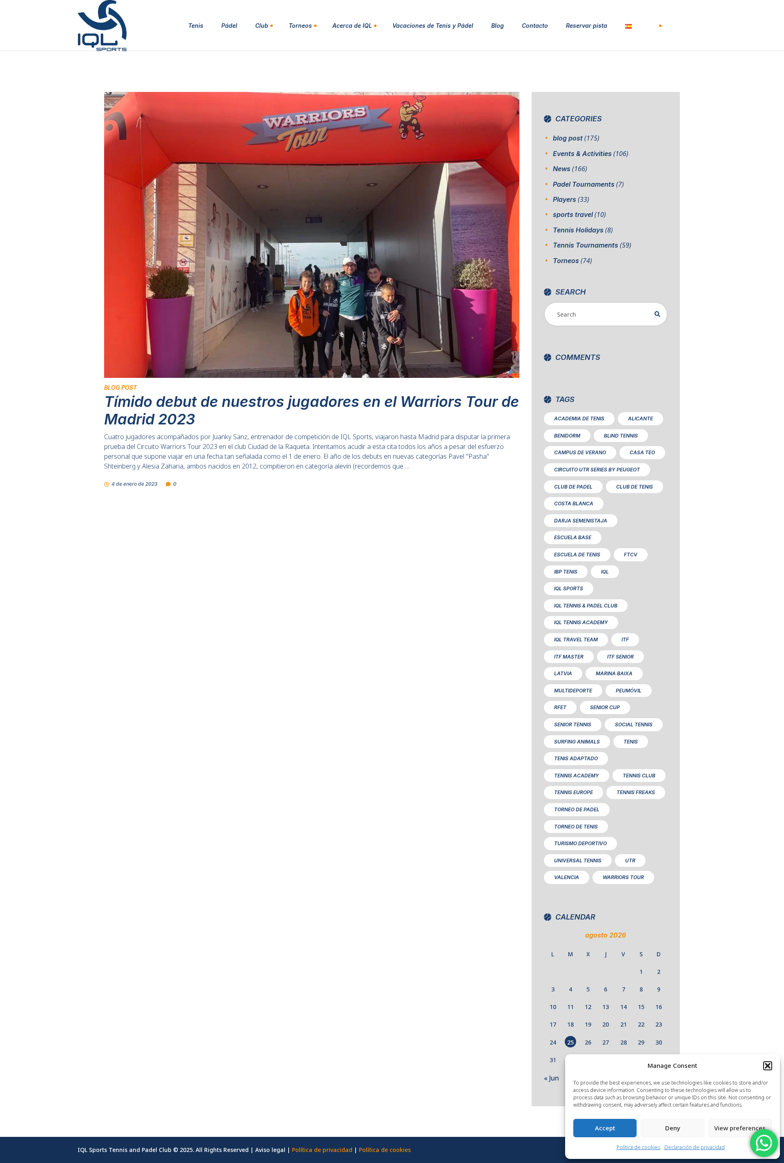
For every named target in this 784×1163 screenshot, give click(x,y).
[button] (768, 1066)
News (561, 169)
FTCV (630, 554)
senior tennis (572, 724)
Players (564, 199)
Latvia (563, 673)
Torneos (566, 261)
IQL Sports (568, 588)
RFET (560, 707)
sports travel (573, 214)
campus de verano (580, 452)
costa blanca (573, 503)
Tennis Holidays (578, 230)
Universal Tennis (577, 860)
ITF (625, 639)
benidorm (567, 436)
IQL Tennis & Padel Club (585, 606)
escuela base (572, 537)
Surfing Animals (577, 742)
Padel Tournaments (584, 184)
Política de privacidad (322, 1150)
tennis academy (576, 775)
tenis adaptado (576, 758)
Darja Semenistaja (580, 521)
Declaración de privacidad (694, 1147)
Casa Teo (642, 452)
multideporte (573, 691)
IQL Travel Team (576, 639)
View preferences (740, 1128)
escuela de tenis (577, 554)
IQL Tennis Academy (581, 622)
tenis (631, 742)
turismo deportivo (580, 843)
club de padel (573, 487)
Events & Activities (582, 154)
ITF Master (569, 657)
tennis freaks (636, 792)
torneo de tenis (576, 827)
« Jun (551, 1078)
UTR (630, 860)
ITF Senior (620, 657)
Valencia (566, 877)
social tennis (634, 724)
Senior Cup (605, 707)
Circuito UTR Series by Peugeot (597, 470)
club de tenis (634, 487)
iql (605, 572)
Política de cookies (638, 1147)
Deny (672, 1128)
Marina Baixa (614, 673)
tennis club (639, 775)
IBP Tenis (565, 572)
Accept (605, 1128)
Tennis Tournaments (585, 245)
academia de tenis (579, 418)
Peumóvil (628, 691)
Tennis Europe (573, 792)
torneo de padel (576, 809)
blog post (120, 387)
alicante (640, 418)
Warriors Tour (623, 877)
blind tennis (621, 436)
